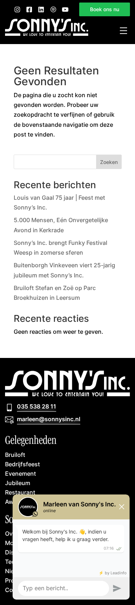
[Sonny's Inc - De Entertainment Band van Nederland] (46, 34)
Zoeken (109, 162)
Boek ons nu (104, 9)
